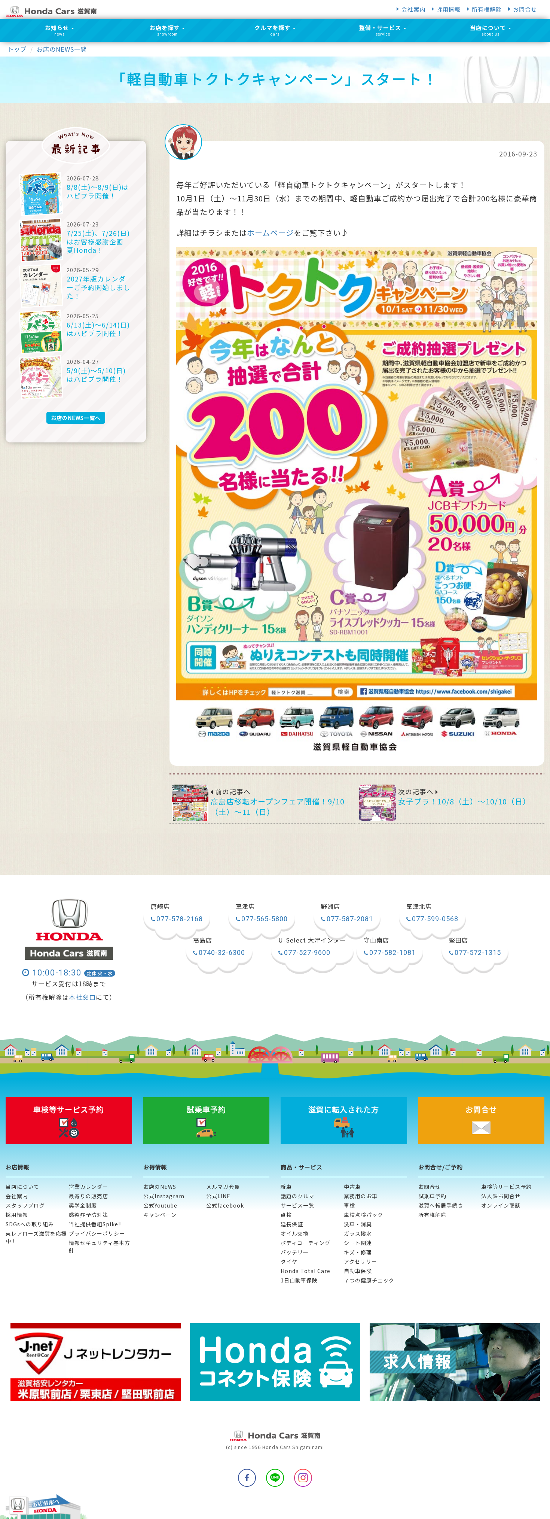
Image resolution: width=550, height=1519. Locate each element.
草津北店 (419, 906)
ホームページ (270, 232)
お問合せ (525, 9)
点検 (286, 1214)
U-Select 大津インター (312, 940)
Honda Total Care (305, 1271)
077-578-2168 (179, 919)
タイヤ (289, 1261)
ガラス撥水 (358, 1233)
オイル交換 (295, 1233)
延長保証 (292, 1224)
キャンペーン (160, 1214)
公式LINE (218, 1196)
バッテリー (295, 1252)
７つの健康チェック (369, 1280)
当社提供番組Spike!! (95, 1224)
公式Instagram (163, 1196)
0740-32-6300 (222, 952)
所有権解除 (487, 9)
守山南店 (376, 940)
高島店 (202, 940)
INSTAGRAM (303, 1477)
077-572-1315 (478, 952)
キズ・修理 (358, 1252)
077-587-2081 (350, 919)
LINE (275, 1477)
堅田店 (458, 940)
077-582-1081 (392, 952)
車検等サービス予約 (506, 1186)
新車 (286, 1186)
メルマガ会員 (223, 1186)
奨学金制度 (83, 1205)
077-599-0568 (435, 919)
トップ (17, 49)
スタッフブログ (25, 1205)
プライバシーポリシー (97, 1233)
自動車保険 (358, 1271)
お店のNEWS (159, 1186)
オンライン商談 (500, 1205)
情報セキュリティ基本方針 (99, 1246)
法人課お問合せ (500, 1196)
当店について (22, 1186)
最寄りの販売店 (88, 1196)
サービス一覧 (297, 1205)
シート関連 (358, 1242)
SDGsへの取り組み (30, 1224)
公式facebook (225, 1205)
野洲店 (330, 906)
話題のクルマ (297, 1196)
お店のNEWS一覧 (62, 49)
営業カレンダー (88, 1186)
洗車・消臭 (358, 1224)
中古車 (352, 1186)
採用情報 (449, 9)
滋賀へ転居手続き (440, 1205)
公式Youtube (160, 1205)
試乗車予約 (432, 1196)
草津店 (245, 906)
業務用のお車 (361, 1196)
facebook (247, 1477)
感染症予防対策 (88, 1214)
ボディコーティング (305, 1242)
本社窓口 (82, 997)
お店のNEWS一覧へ (76, 417)
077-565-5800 (264, 919)
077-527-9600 (307, 952)
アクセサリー (360, 1261)
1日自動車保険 (299, 1280)
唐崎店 (160, 906)
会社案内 (413, 9)
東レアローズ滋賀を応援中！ (36, 1237)
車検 (349, 1205)
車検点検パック (363, 1214)
